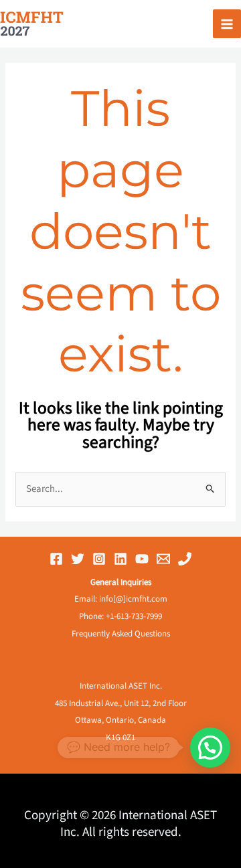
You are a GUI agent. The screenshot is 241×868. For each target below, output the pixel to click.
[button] (210, 747)
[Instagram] (99, 559)
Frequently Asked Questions (121, 634)
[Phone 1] (184, 559)
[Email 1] (163, 559)
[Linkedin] (120, 559)
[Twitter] (77, 559)
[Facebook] (56, 559)
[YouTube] (142, 559)
